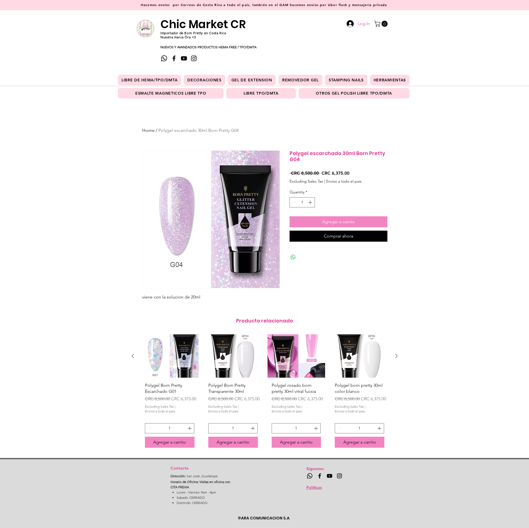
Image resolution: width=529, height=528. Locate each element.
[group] (264, 393)
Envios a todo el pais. (344, 181)
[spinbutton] (302, 202)
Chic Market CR (203, 24)
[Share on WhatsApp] (293, 257)
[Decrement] (293, 202)
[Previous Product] (132, 356)
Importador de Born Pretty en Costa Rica (193, 33)
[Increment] (310, 202)
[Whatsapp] (164, 58)
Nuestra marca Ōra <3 (178, 37)
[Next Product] (396, 356)
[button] (381, 24)
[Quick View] (170, 356)
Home (148, 130)
